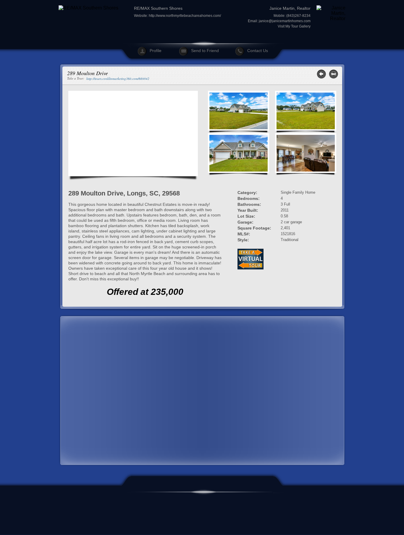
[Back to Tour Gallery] (321, 74)
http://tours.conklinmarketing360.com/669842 (117, 78)
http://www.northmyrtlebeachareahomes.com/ (185, 16)
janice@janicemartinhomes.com (285, 21)
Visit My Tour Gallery (294, 26)
